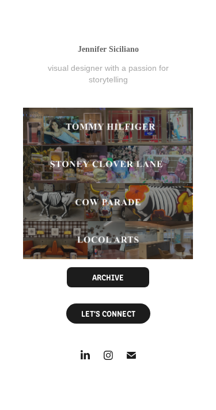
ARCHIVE (108, 277)
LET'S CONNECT (108, 313)
